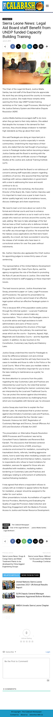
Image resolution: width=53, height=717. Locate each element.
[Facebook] (12, 46)
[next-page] (7, 617)
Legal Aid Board (9, 530)
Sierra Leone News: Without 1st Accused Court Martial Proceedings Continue (39, 559)
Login (47, 652)
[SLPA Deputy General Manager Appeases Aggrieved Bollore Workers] (8, 595)
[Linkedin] (29, 46)
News (35, 712)
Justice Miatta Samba (39, 528)
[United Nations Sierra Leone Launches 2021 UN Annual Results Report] (8, 585)
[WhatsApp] (24, 46)
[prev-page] (4, 617)
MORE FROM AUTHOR (30, 575)
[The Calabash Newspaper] (23, 6)
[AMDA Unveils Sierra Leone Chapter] (8, 608)
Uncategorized (7, 19)
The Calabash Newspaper (20, 525)
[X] (18, 46)
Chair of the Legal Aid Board (19, 528)
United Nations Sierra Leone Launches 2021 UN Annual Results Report (32, 585)
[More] (46, 46)
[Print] (41, 46)
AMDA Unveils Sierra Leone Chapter (32, 605)
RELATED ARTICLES (11, 575)
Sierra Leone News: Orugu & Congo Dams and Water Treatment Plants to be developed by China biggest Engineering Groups (13, 561)
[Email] (35, 46)
